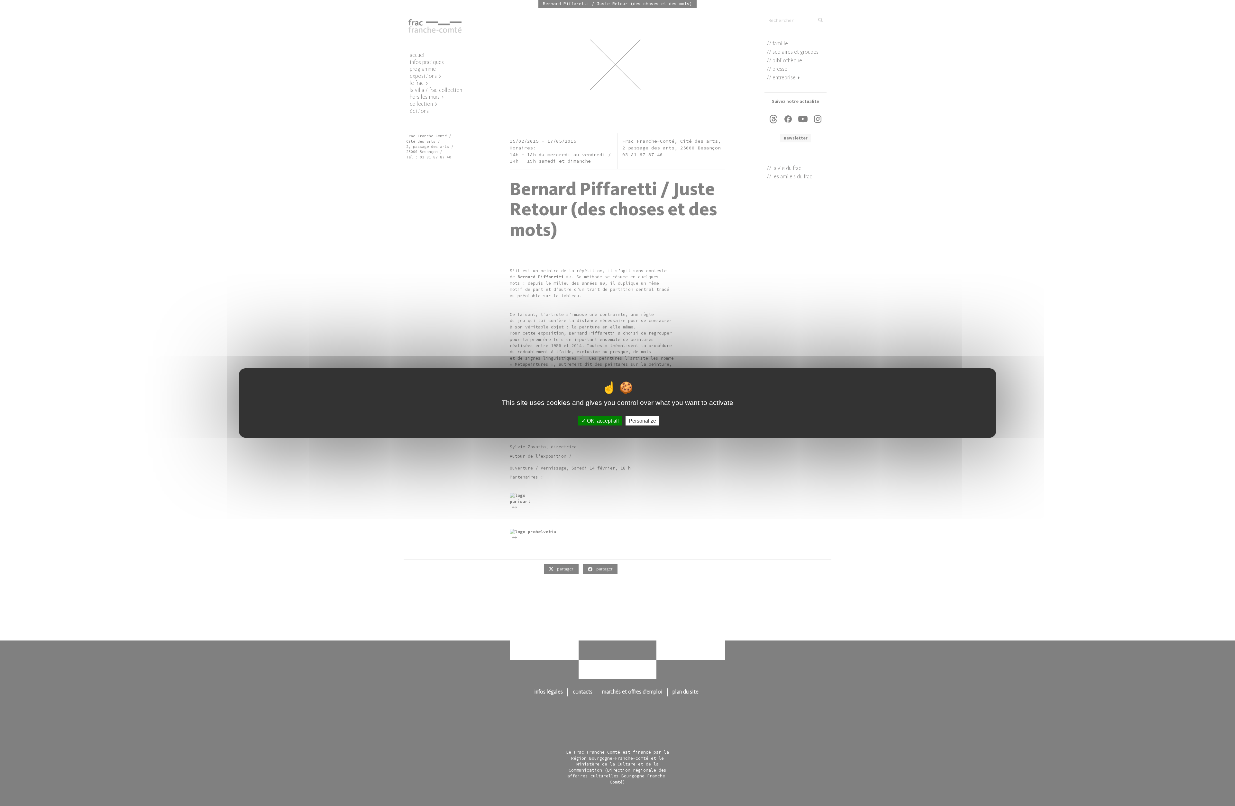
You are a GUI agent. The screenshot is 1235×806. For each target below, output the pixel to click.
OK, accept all (602, 421)
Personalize (642, 421)
